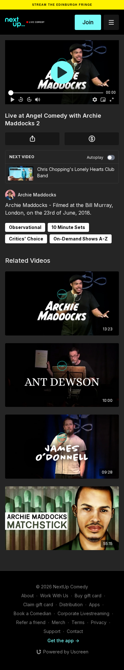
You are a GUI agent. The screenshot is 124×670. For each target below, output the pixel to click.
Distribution (71, 604)
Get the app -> (63, 640)
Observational (25, 227)
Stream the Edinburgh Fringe (62, 5)
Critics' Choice (26, 238)
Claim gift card (38, 604)
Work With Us (54, 595)
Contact (75, 631)
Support (52, 631)
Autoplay (95, 157)
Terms (78, 622)
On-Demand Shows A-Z (80, 238)
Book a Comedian (32, 613)
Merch (58, 622)
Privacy (99, 622)
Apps (94, 604)
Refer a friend (30, 622)
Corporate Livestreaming (83, 613)
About (27, 595)
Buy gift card (88, 595)
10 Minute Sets (68, 227)
